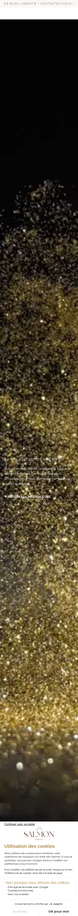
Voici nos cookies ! (18, 894)
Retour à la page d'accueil (29, 497)
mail (61, 478)
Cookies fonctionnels (20, 890)
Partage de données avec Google (28, 887)
